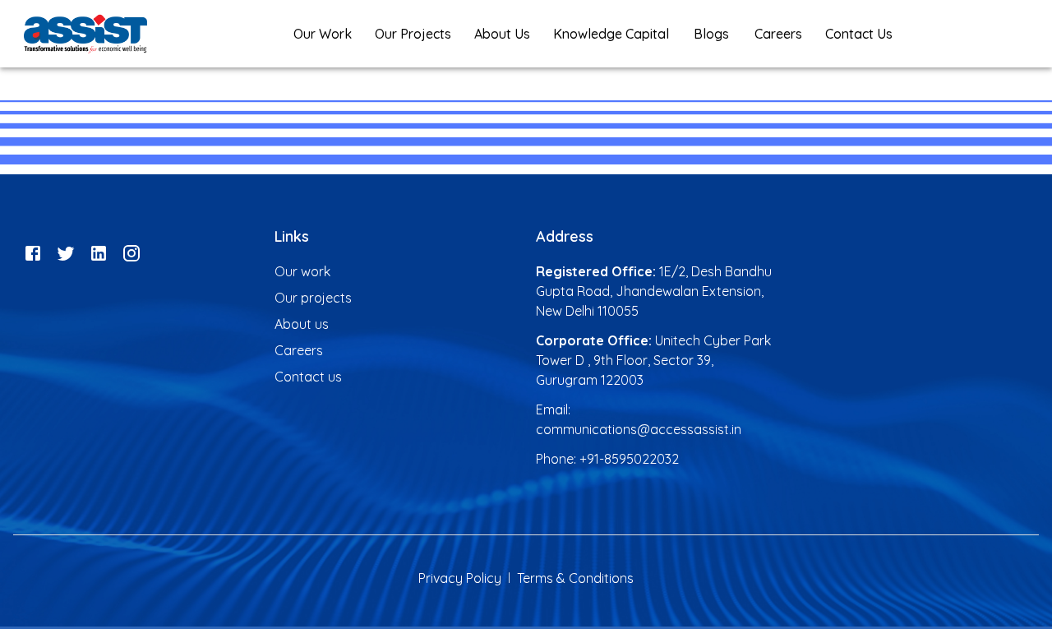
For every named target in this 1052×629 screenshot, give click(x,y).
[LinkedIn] (98, 251)
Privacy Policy (459, 578)
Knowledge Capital (611, 33)
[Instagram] (131, 251)
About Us (502, 33)
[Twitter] (66, 251)
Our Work (322, 33)
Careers (778, 33)
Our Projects (413, 33)
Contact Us (859, 33)
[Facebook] (33, 251)
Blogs (711, 33)
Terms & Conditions (575, 578)
